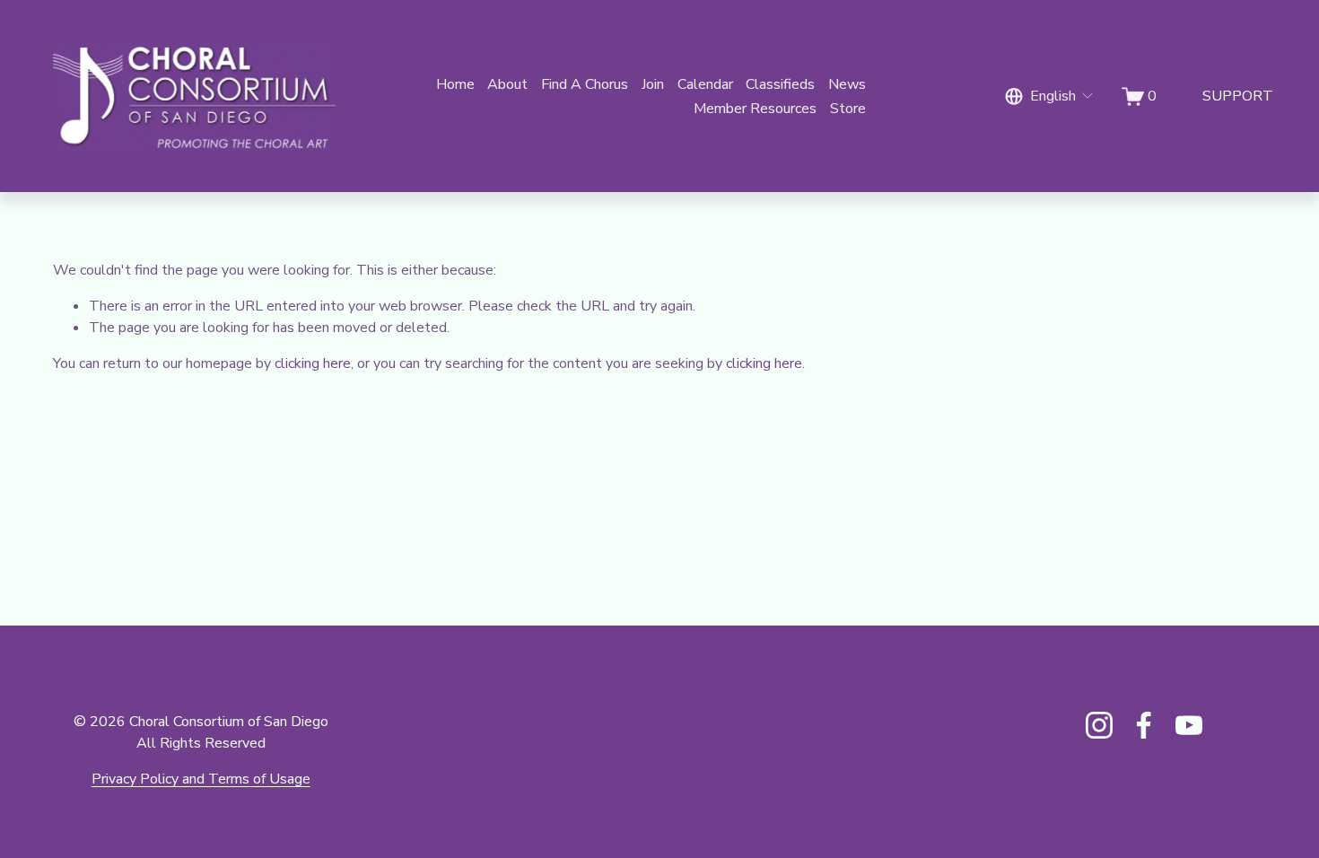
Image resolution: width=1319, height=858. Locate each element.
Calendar (705, 84)
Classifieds (780, 84)
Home (455, 84)
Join (653, 84)
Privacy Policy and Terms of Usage (201, 779)
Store (848, 108)
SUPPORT (1237, 96)
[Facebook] (1144, 725)
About (507, 84)
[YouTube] (1189, 725)
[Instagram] (1099, 725)
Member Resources (755, 108)
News (847, 84)
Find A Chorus (584, 84)
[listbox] (1050, 96)
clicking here (313, 363)
